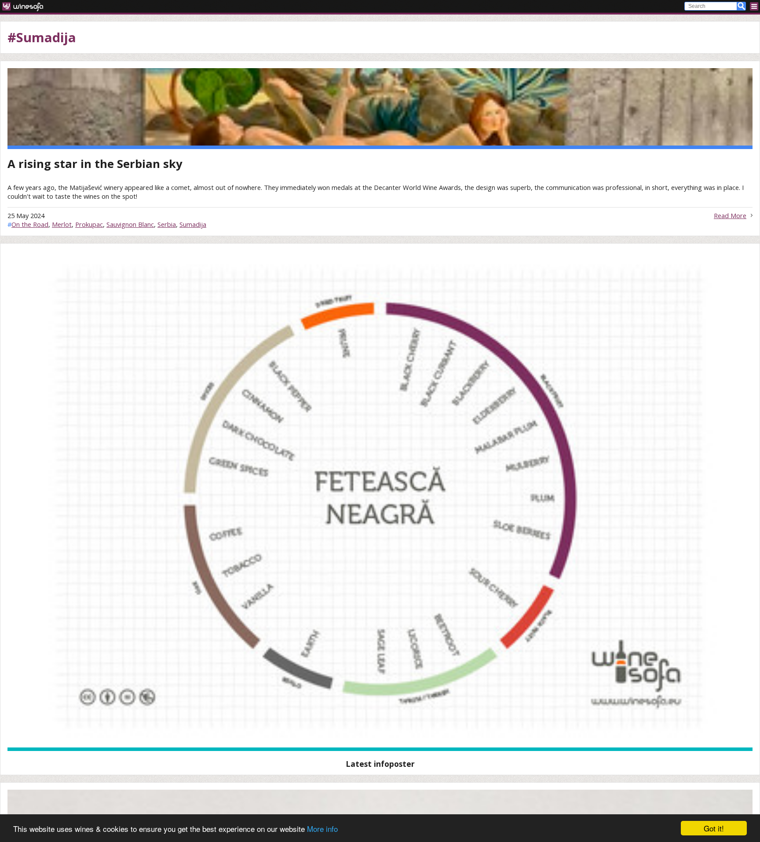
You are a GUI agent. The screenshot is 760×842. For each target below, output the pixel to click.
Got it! (714, 828)
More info (322, 828)
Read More (730, 215)
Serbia (166, 224)
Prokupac (89, 224)
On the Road (29, 224)
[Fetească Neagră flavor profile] (380, 501)
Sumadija (192, 224)
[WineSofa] (25, 6)
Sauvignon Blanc (130, 224)
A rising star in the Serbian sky (95, 163)
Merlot (62, 224)
